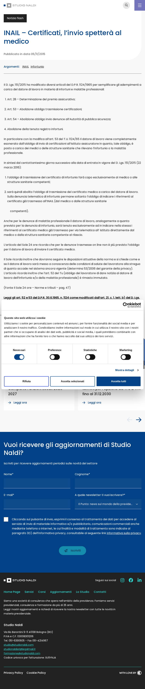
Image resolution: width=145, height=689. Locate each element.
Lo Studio (82, 592)
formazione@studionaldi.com (22, 653)
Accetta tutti (118, 381)
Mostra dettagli (124, 370)
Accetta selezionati (72, 381)
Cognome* (82, 474)
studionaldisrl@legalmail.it (20, 649)
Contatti (100, 592)
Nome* (8, 474)
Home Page (12, 592)
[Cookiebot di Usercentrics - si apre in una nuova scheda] (125, 305)
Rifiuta (26, 381)
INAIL (25, 67)
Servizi (29, 592)
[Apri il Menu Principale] (139, 5)
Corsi (42, 592)
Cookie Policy (36, 673)
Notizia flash (15, 18)
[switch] (55, 357)
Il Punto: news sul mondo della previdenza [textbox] (105, 504)
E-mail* (9, 495)
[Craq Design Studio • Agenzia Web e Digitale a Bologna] (130, 673)
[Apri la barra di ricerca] (126, 5)
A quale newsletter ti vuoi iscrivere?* (100, 495)
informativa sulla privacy (124, 533)
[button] (129, 420)
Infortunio (37, 67)
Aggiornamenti (61, 592)
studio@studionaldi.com (19, 645)
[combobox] (108, 504)
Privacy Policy (13, 673)
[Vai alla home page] (20, 5)
